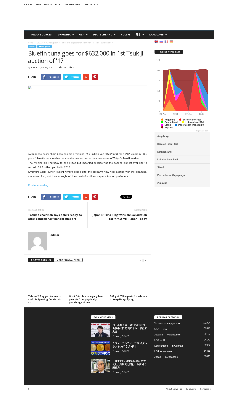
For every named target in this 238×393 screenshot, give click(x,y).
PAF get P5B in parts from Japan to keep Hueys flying (128, 297)
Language (89, 4)
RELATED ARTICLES (41, 260)
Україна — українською (167, 334)
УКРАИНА (64, 34)
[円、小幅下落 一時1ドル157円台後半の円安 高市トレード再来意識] (100, 330)
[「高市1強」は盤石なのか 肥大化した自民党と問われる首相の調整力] (100, 366)
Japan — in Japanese (166, 357)
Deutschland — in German (168, 345)
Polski (125, 34)
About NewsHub (174, 388)
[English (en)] (156, 41)
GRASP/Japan (44, 46)
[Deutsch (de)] (171, 41)
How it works (44, 4)
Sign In (28, 4)
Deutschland (102, 34)
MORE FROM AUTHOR (68, 260)
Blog (58, 4)
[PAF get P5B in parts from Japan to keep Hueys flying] (128, 279)
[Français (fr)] (166, 41)
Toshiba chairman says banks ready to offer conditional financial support (55, 217)
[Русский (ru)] (161, 41)
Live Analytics (72, 4)
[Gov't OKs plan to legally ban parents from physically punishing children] (87, 279)
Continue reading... (39, 185)
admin (34, 67)
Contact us (205, 388)
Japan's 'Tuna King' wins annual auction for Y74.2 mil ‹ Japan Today (119, 217)
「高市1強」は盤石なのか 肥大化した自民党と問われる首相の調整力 (129, 364)
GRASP (32, 46)
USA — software (163, 351)
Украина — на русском (167, 323)
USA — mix (160, 329)
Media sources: (41, 34)
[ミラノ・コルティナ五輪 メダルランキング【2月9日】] (100, 348)
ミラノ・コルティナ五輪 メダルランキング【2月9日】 (129, 344)
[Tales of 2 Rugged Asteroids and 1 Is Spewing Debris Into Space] (46, 279)
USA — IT (159, 340)
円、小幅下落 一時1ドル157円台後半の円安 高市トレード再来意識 (129, 328)
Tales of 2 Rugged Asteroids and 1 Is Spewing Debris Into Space (44, 299)
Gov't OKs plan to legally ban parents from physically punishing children (86, 299)
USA (81, 34)
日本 (138, 34)
